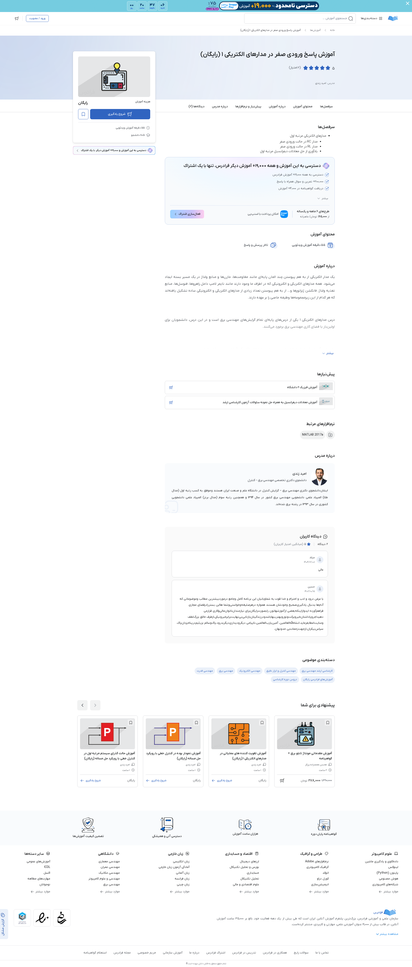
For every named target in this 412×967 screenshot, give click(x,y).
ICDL (47, 867)
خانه (332, 30)
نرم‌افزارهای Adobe (317, 862)
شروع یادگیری (116, 114)
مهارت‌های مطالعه (38, 879)
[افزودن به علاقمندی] (327, 722)
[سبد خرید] (17, 18)
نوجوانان (44, 884)
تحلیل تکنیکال (249, 879)
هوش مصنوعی (388, 879)
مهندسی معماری (109, 862)
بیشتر (325, 198)
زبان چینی (183, 884)
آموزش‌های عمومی (38, 862)
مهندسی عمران (110, 867)
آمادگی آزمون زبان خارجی (174, 867)
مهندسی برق (111, 884)
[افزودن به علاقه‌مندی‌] (83, 114)
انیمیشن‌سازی (320, 884)
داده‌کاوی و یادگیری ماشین (381, 862)
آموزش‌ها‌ (315, 30)
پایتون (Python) (387, 873)
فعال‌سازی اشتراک (189, 214)
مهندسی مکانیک (109, 873)
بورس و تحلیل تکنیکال (244, 867)
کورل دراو (323, 879)
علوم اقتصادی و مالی (246, 884)
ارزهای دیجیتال (249, 862)
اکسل (47, 873)
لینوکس (393, 867)
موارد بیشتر (390, 892)
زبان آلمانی (182, 873)
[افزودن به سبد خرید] (171, 387)
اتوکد (326, 873)
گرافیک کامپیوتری (317, 867)
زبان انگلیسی (181, 862)
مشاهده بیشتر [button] (389, 934)
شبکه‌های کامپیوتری (385, 884)
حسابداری (253, 873)
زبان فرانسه (182, 879)
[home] (393, 18)
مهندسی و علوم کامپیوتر (104, 879)
